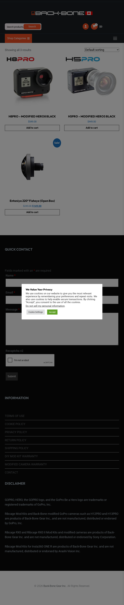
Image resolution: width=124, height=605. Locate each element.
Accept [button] (52, 312)
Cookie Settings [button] (35, 312)
